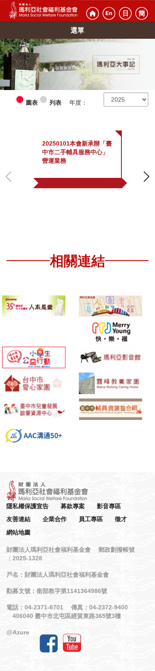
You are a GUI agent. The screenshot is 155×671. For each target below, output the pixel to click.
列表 (56, 102)
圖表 (32, 102)
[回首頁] (92, 13)
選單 (77, 30)
